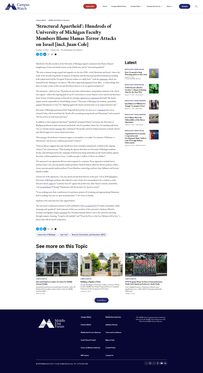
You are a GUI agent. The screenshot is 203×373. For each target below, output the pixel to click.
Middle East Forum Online (134, 69)
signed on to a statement (89, 98)
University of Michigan (47, 235)
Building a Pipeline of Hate (90, 281)
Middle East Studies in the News (59, 20)
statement (103, 79)
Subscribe (90, 6)
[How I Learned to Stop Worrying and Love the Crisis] (154, 73)
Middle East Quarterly (113, 317)
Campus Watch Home (118, 6)
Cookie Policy (110, 348)
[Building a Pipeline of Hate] (101, 264)
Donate (185, 6)
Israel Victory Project (88, 340)
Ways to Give (110, 340)
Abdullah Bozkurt (140, 145)
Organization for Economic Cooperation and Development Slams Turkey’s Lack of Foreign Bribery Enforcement (136, 138)
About (169, 6)
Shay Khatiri (139, 108)
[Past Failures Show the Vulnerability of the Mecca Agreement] (154, 118)
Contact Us (109, 355)
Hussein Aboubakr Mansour (133, 78)
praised (39, 105)
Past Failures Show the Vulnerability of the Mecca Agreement (135, 119)
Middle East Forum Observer (135, 101)
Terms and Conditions (113, 332)
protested (63, 212)
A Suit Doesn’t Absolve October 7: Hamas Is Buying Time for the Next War (135, 89)
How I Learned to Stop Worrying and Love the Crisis (136, 73)
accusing (88, 205)
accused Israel (45, 187)
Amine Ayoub (139, 95)
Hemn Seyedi (139, 125)
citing (51, 183)
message (59, 129)
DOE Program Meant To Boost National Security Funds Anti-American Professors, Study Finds (143, 282)
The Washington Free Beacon (71, 50)
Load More (101, 300)
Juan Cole (64, 235)
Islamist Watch (86, 325)
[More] (142, 6)
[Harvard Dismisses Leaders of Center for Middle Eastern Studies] (57, 264)
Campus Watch (41, 20)
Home (105, 6)
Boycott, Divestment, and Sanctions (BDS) (88, 235)
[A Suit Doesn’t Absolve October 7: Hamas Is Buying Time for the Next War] (154, 88)
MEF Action (85, 355)
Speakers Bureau (111, 325)
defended (112, 176)
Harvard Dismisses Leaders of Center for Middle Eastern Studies (54, 282)
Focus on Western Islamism (90, 348)
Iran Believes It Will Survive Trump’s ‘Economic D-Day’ (135, 104)
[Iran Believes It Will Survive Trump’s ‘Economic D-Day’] (154, 104)
